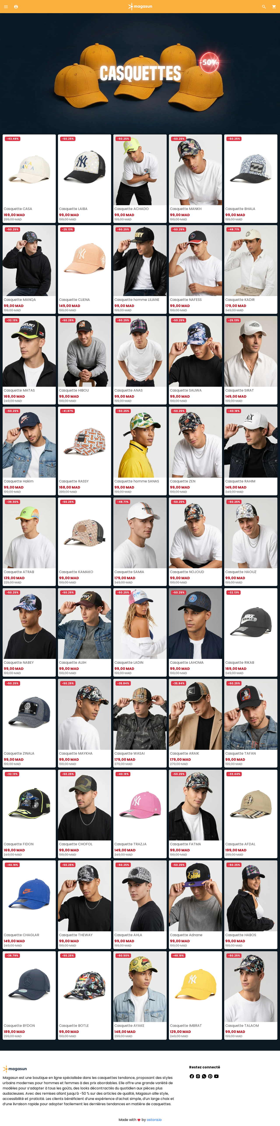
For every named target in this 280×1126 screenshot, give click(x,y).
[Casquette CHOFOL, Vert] (84, 805)
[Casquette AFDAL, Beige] (250, 805)
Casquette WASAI (129, 753)
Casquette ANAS (128, 390)
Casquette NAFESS (186, 299)
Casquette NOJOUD (187, 571)
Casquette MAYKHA (76, 753)
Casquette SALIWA (186, 390)
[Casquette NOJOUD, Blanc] (195, 533)
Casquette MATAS (19, 390)
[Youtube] (216, 1075)
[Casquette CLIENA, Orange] (84, 260)
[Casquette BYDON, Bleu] (29, 986)
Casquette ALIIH (72, 662)
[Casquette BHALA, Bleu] (250, 169)
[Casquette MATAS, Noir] (29, 351)
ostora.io (154, 1119)
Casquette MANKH (185, 208)
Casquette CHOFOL (75, 844)
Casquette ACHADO (131, 208)
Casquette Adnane (186, 934)
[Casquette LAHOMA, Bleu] (195, 623)
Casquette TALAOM (242, 1025)
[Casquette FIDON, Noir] (29, 805)
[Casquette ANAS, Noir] (139, 351)
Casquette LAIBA (73, 208)
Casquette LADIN (128, 662)
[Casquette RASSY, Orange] (84, 442)
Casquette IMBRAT (186, 1025)
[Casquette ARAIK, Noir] (195, 714)
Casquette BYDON (19, 1025)
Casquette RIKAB (239, 662)
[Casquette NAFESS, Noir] (195, 260)
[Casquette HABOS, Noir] (250, 895)
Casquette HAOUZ (240, 571)
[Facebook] (192, 1075)
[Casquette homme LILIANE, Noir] (139, 260)
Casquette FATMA (185, 844)
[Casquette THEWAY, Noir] (84, 895)
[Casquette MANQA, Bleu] (29, 260)
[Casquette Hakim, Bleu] (29, 442)
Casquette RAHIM (240, 481)
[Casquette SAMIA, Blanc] (139, 533)
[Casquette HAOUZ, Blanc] (250, 533)
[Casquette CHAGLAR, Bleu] (29, 895)
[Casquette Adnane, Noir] (195, 895)
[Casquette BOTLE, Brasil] (84, 986)
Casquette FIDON (18, 844)
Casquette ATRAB (19, 571)
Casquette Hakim (18, 481)
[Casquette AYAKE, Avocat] (139, 986)
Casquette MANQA (20, 299)
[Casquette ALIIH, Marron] (84, 623)
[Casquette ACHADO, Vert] (139, 169)
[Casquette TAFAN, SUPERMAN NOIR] (250, 714)
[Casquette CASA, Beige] (29, 169)
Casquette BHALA (240, 208)
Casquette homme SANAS (136, 481)
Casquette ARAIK (184, 753)
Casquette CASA (18, 208)
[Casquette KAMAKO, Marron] (84, 533)
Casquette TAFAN (240, 753)
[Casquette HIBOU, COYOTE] (84, 351)
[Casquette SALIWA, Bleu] (195, 351)
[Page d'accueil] (140, 6)
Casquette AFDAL (240, 844)
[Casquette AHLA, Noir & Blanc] (139, 895)
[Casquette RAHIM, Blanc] (250, 442)
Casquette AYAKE (129, 1025)
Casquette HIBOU (74, 390)
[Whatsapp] (204, 1075)
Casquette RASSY (74, 481)
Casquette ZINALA (19, 753)
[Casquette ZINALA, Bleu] (29, 714)
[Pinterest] (211, 1075)
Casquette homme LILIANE (136, 299)
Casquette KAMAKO (76, 571)
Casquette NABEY (19, 662)
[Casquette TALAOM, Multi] (250, 986)
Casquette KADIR (240, 299)
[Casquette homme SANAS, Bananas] (139, 442)
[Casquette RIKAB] (250, 623)
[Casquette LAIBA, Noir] (84, 169)
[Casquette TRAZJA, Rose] (139, 805)
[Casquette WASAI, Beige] (139, 714)
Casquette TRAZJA (130, 844)
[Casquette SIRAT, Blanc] (250, 351)
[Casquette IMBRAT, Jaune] (195, 986)
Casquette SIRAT (239, 390)
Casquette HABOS (240, 934)
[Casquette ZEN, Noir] (195, 442)
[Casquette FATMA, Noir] (195, 805)
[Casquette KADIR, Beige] (250, 260)
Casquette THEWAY (76, 934)
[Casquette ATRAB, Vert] (29, 533)
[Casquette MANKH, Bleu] (195, 169)
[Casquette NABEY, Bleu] (29, 623)
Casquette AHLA (128, 934)
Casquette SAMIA (129, 571)
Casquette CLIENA (74, 299)
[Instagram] (198, 1075)
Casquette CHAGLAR (21, 934)
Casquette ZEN (182, 481)
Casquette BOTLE (74, 1025)
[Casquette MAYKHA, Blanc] (84, 714)
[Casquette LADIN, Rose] (139, 623)
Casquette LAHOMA (187, 662)
